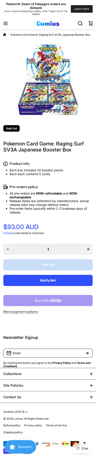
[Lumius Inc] (48, 23)
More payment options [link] (20, 311)
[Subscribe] (87, 353)
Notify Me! (48, 280)
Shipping (8, 233)
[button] (90, 23)
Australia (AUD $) (14, 411)
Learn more (81, 8)
